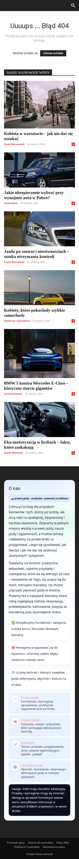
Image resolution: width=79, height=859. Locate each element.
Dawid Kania (11, 203)
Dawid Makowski (13, 452)
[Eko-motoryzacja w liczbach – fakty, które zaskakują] (39, 419)
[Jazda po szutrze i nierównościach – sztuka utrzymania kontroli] (39, 228)
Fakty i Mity (63, 842)
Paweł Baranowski (14, 144)
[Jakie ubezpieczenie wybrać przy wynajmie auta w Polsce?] (39, 169)
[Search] (73, 5)
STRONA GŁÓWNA (53, 53)
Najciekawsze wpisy (54, 847)
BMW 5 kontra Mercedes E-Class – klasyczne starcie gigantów (36, 386)
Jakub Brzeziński (13, 393)
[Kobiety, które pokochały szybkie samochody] (39, 287)
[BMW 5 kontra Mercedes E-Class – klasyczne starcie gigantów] (39, 353)
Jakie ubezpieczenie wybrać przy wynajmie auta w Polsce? (34, 195)
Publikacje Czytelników (17, 320)
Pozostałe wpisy (16, 842)
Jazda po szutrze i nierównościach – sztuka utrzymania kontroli (36, 254)
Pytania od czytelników (40, 842)
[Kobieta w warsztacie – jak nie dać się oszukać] (39, 104)
